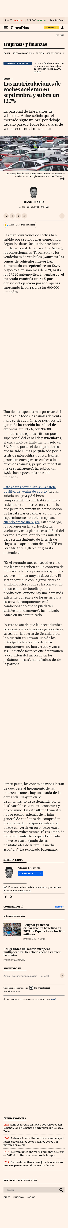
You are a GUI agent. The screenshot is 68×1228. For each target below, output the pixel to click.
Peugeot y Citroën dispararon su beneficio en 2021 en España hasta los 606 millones (43, 930)
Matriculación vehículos (24, 976)
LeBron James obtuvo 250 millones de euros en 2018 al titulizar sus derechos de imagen (33, 1153)
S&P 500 (31, 20)
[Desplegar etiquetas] (62, 975)
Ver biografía (26, 873)
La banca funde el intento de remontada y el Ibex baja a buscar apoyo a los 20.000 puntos (48, 67)
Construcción (54, 53)
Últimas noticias (15, 1118)
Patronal (44, 976)
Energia (40, 53)
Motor (7, 79)
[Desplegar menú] (5, 27)
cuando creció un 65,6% (21, 522)
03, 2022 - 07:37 (38, 207)
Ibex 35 (8, 20)
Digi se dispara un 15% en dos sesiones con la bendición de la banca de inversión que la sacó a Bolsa (33, 1128)
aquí (53, 999)
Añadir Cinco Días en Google (22, 225)
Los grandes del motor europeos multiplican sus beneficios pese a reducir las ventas (32, 952)
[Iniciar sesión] (62, 27)
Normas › (60, 906)
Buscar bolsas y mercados (20, 1180)
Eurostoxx (18, 1197)
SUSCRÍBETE (51, 27)
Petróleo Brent (57, 20)
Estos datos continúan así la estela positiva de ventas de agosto (29, 489)
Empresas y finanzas (25, 44)
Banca (7, 53)
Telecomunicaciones (23, 53)
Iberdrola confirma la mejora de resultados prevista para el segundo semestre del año (33, 1164)
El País (60, 35)
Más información (10, 991)
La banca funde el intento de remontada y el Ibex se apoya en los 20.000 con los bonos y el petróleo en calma (33, 1141)
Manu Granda (34, 202)
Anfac (6, 976)
